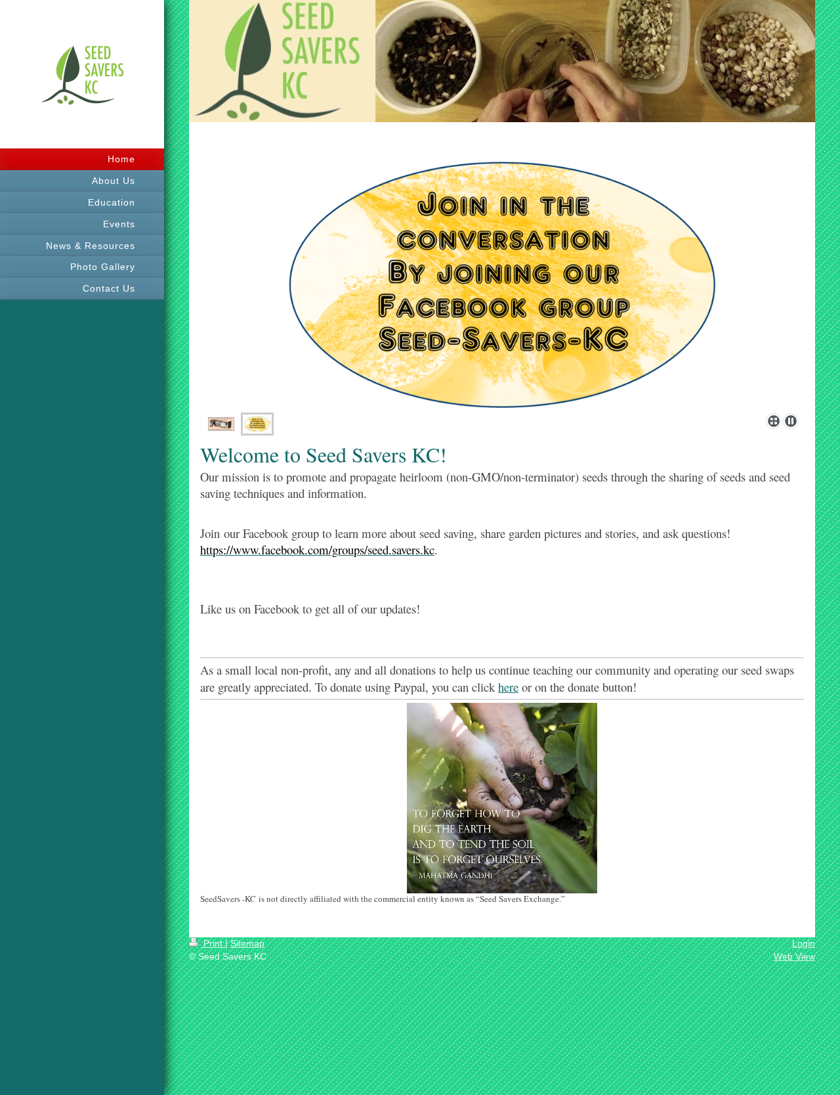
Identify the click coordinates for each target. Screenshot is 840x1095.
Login (803, 943)
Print (213, 943)
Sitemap (247, 943)
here (508, 687)
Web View (794, 956)
